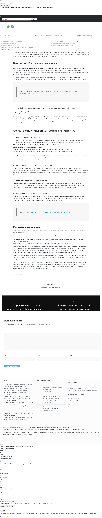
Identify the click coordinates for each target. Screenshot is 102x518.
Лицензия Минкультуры (10, 427)
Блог (77, 50)
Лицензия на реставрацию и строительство (12, 41)
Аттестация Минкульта (58, 41)
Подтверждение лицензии (84, 35)
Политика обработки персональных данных (82, 407)
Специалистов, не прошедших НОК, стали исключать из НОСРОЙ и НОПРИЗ (53, 212)
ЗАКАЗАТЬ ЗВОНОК (19, 274)
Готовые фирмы (6, 49)
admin (50, 391)
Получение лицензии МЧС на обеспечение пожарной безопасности (17, 47)
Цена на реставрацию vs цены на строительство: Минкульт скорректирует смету (54, 398)
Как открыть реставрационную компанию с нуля (53, 388)
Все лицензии (7, 35)
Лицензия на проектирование (9, 43)
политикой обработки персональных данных (51, 10)
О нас (77, 48)
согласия (55, 12)
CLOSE (3, 511)
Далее (75, 301)
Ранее (27, 301)
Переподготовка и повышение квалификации (63, 45)
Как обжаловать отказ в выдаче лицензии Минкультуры (53, 407)
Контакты (80, 42)
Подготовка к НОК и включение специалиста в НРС (64, 43)
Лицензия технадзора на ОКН (9, 45)
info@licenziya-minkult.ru (76, 394)
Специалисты (58, 35)
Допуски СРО (38, 35)
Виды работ (48, 35)
